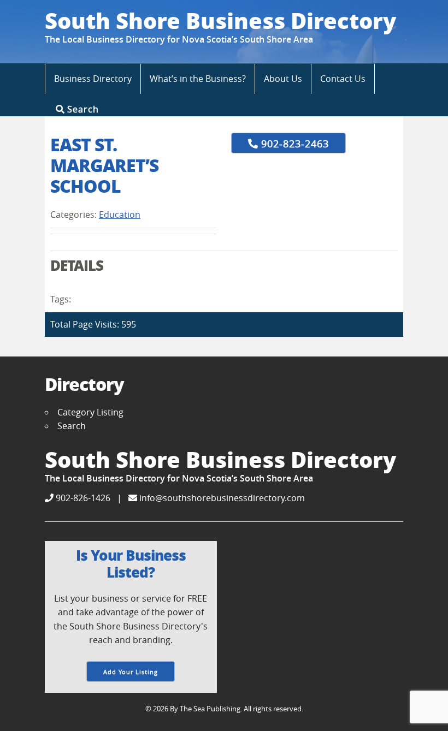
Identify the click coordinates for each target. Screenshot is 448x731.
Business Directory (93, 79)
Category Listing (90, 412)
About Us (283, 79)
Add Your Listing (130, 672)
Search (81, 109)
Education (119, 215)
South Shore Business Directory (220, 20)
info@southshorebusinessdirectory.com (221, 498)
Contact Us (343, 79)
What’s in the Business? (198, 79)
